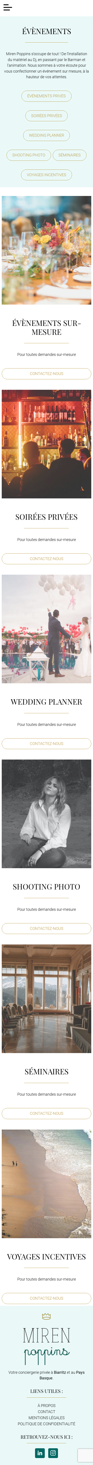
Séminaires (69, 155)
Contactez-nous (46, 373)
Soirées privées (46, 115)
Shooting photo (28, 155)
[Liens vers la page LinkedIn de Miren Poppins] (40, 1453)
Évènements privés (46, 96)
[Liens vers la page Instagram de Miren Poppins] (53, 1453)
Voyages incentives (46, 175)
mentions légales (47, 1418)
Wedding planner (46, 135)
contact (46, 1412)
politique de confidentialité (46, 1424)
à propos (47, 1406)
